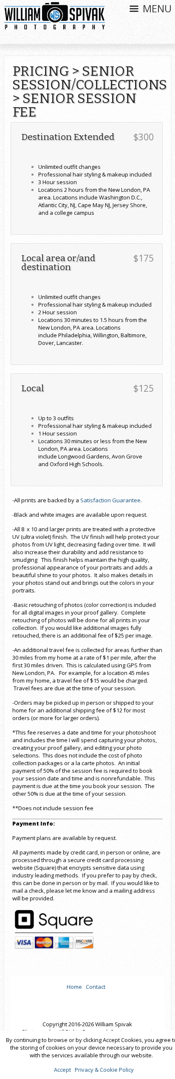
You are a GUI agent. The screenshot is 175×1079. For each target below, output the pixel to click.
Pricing (40, 71)
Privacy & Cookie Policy (104, 1069)
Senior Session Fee (74, 105)
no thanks (88, 998)
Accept (62, 1069)
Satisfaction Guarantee (110, 500)
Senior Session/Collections (89, 78)
